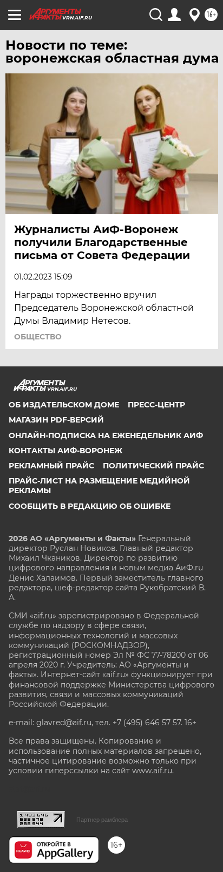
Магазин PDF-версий (56, 420)
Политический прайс (153, 466)
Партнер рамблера (102, 819)
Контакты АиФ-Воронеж (65, 450)
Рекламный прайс (51, 466)
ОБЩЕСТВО (38, 336)
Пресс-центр (156, 405)
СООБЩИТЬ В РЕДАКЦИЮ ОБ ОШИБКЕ (89, 506)
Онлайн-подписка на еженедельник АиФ (106, 435)
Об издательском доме (64, 405)
